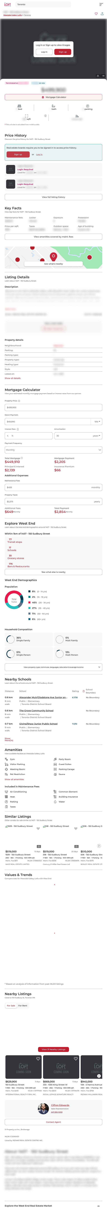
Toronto (27, 15)
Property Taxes (11, 495)
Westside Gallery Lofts (12, 15)
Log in (44, 52)
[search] (43, 4)
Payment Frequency (13, 443)
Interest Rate (11, 429)
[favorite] (38, 829)
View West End (12, 995)
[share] (102, 14)
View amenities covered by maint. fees (53, 237)
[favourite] (96, 14)
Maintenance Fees (12, 481)
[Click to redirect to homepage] (7, 4)
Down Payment (11, 415)
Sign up (63, 52)
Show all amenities (14, 779)
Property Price (12, 401)
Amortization (59, 429)
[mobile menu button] (103, 4)
